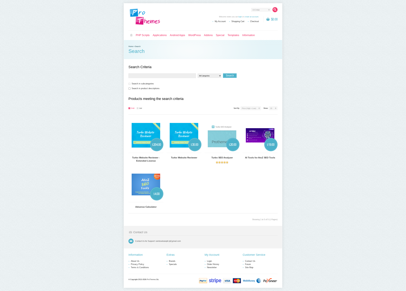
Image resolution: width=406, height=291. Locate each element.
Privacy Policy (137, 264)
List (140, 108)
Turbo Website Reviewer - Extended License (146, 159)
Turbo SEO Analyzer (222, 157)
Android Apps (177, 35)
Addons (208, 35)
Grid (132, 108)
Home (131, 35)
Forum (248, 264)
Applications (160, 35)
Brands (172, 261)
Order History (213, 264)
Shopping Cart (237, 21)
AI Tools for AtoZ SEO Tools (260, 157)
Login (209, 261)
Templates (233, 35)
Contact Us (250, 261)
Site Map (249, 267)
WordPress (194, 35)
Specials (173, 264)
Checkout (254, 21)
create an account (251, 17)
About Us (135, 261)
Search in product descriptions (146, 88)
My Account (220, 21)
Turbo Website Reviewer (184, 157)
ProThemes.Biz (153, 279)
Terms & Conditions (140, 267)
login (240, 17)
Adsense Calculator (146, 207)
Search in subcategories (143, 83)
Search (138, 46)
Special (220, 35)
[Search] (275, 9)
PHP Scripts (143, 35)
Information (248, 35)
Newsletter (212, 267)
